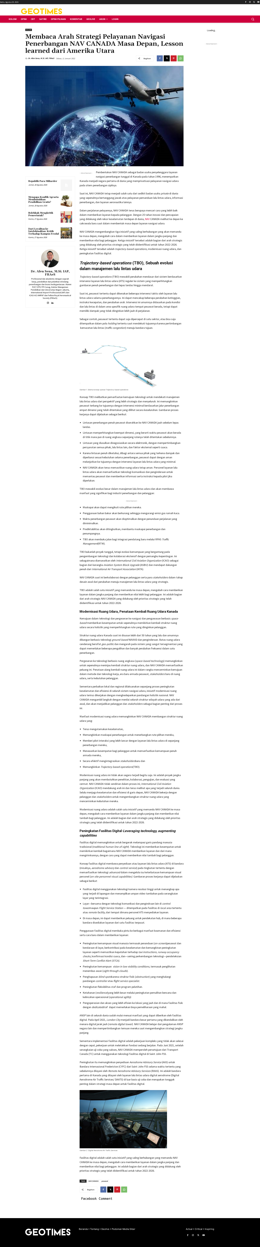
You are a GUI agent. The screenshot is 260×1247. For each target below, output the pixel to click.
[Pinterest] (174, 58)
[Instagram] (250, 2)
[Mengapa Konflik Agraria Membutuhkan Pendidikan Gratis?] (66, 201)
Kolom (28, 30)
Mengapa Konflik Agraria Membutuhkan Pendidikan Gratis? (43, 200)
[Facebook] (246, 2)
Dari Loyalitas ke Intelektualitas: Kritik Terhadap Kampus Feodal (43, 231)
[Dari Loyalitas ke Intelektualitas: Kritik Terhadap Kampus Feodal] (66, 233)
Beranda (83, 1229)
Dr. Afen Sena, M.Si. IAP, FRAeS (41, 58)
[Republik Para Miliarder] (66, 185)
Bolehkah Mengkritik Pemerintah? (40, 214)
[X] (254, 2)
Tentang (94, 1229)
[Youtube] (258, 2)
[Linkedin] (52, 302)
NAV (147, 219)
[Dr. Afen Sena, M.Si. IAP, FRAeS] (50, 258)
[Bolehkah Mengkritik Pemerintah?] (66, 217)
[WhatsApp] (181, 58)
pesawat (104, 1181)
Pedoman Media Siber (123, 1229)
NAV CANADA (93, 1181)
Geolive (105, 1229)
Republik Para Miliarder (42, 181)
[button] (252, 19)
